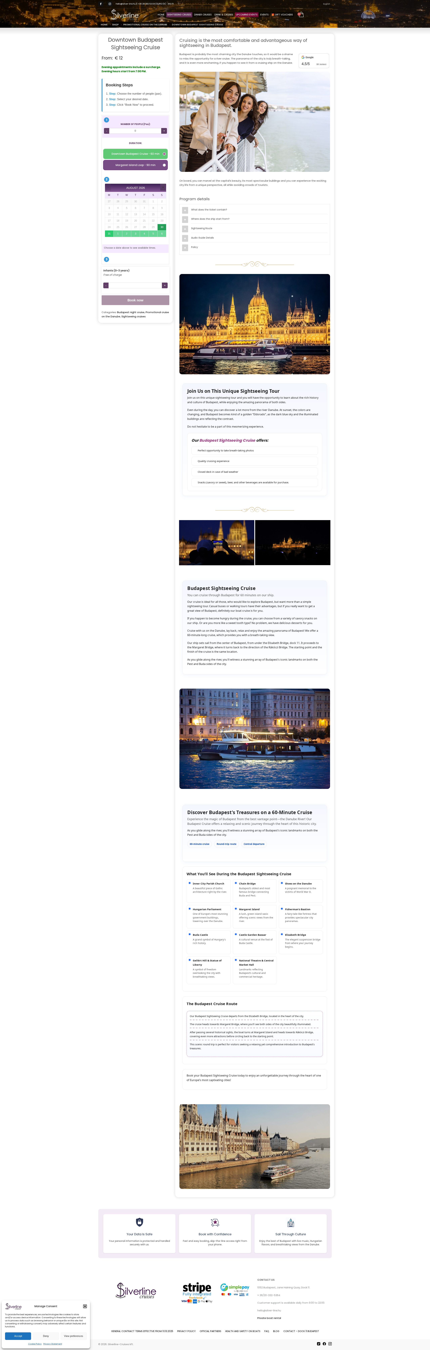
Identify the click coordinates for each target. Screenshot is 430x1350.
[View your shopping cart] (301, 14)
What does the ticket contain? (209, 209)
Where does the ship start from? (210, 219)
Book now (135, 300)
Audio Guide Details (202, 237)
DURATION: (135, 143)
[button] (85, 1306)
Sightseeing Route (201, 228)
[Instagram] (109, 3)
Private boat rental (269, 1318)
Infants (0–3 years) (116, 270)
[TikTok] (318, 1343)
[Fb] (100, 3)
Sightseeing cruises (133, 316)
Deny (46, 1336)
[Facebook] (324, 1343)
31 (109, 233)
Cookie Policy (35, 1343)
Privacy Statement (52, 1343)
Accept (18, 1336)
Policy (194, 247)
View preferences (73, 1336)
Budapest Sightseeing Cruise (227, 440)
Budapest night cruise (130, 312)
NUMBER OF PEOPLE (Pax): (135, 124)
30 (162, 227)
